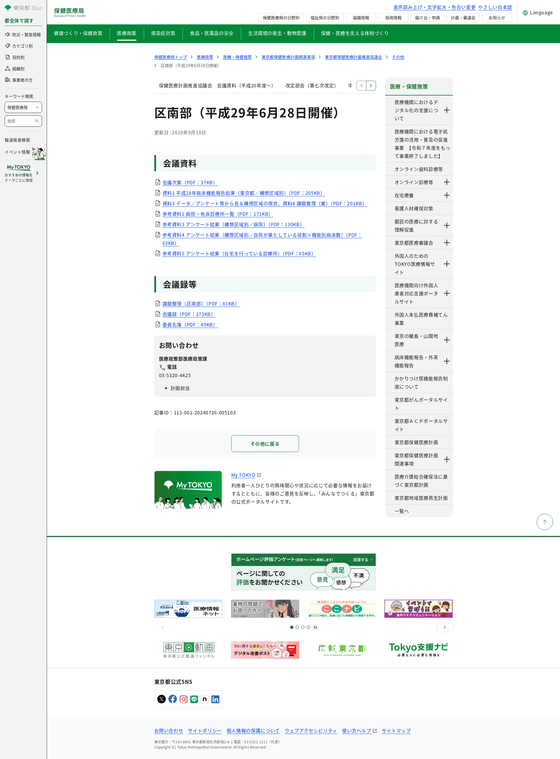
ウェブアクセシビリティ (311, 730)
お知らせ (497, 17)
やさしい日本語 (495, 6)
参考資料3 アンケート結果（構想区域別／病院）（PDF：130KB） (233, 224)
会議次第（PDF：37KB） (190, 182)
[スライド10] (308, 627)
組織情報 (361, 17)
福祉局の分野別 (325, 17)
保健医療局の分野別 (281, 17)
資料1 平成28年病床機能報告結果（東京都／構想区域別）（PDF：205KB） (243, 192)
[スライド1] (291, 627)
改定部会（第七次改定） (312, 85)
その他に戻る (265, 443)
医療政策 (126, 32)
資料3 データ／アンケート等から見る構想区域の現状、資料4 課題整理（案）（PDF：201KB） (264, 203)
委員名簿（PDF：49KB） (190, 324)
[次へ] (445, 627)
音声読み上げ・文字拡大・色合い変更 (434, 6)
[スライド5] (297, 627)
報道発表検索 (17, 140)
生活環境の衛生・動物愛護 (277, 32)
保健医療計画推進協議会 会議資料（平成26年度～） (217, 85)
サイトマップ (396, 730)
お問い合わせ (168, 730)
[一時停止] (315, 627)
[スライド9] (302, 627)
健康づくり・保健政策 (78, 32)
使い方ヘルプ (356, 730)
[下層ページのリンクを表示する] (447, 110)
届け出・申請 (427, 17)
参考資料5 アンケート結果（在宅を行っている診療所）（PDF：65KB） (239, 253)
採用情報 (393, 17)
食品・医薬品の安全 (212, 32)
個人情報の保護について (253, 730)
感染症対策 (163, 32)
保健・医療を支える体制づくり (355, 32)
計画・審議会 (463, 17)
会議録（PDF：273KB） (189, 313)
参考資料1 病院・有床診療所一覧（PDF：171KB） (217, 213)
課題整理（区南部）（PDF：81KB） (201, 303)
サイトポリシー (205, 730)
